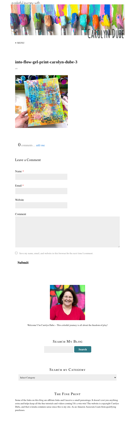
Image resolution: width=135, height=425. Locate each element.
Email (19, 185)
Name (19, 171)
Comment (20, 214)
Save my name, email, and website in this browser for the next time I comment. (56, 253)
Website (19, 200)
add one (40, 145)
